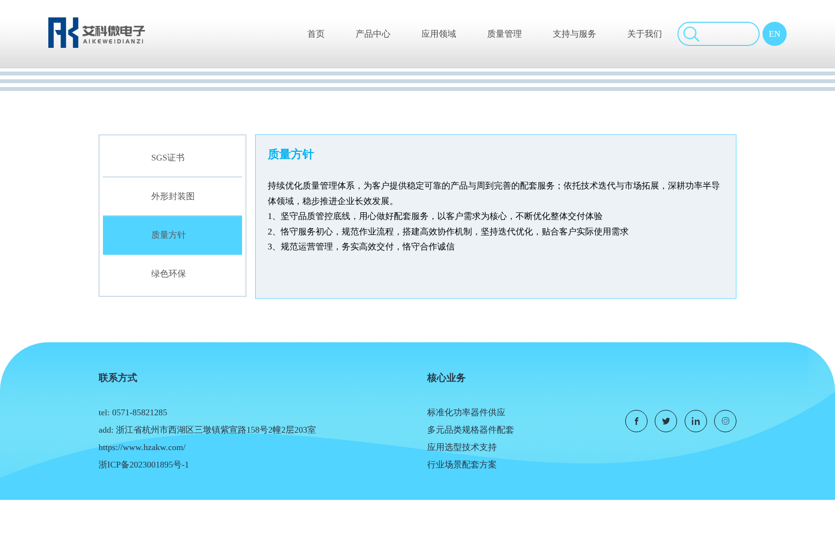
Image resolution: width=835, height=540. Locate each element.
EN (774, 34)
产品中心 (373, 34)
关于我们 (644, 34)
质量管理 (504, 34)
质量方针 (168, 235)
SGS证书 (168, 157)
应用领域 (438, 34)
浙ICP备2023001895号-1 (144, 464)
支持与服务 (574, 34)
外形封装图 (173, 196)
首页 (316, 34)
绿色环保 (168, 273)
